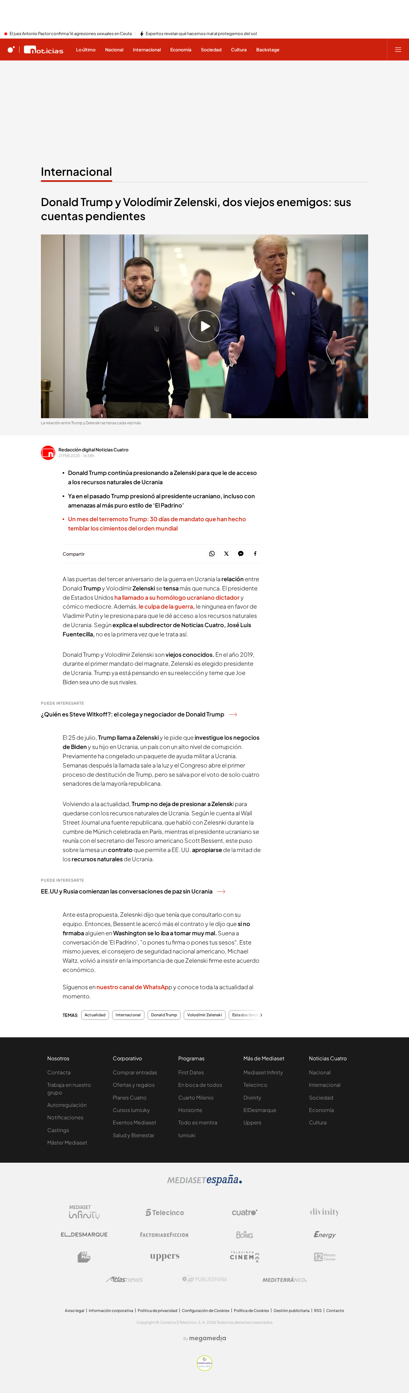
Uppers (252, 1122)
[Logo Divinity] (325, 1212)
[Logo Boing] (244, 1235)
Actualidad (95, 1015)
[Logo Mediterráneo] (284, 1279)
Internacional (76, 171)
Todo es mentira (197, 1122)
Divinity (252, 1097)
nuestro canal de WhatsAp (132, 986)
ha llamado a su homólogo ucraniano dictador (177, 597)
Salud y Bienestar (133, 1135)
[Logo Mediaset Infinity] (84, 1212)
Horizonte (190, 1110)
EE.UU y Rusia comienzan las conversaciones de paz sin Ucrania (126, 891)
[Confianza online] (204, 1369)
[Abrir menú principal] (398, 49)
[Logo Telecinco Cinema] (244, 1257)
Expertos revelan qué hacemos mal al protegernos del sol (201, 33)
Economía (321, 1110)
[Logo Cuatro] (245, 1212)
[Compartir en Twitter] (226, 554)
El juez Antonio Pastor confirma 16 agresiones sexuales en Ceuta (71, 33)
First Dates (191, 1072)
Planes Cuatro (130, 1097)
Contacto (335, 1310)
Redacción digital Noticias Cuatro (93, 449)
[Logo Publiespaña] (204, 1279)
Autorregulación (67, 1104)
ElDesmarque (259, 1110)
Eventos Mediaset (134, 1122)
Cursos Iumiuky (131, 1110)
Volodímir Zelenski (204, 1015)
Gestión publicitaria (292, 1310)
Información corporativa (111, 1310)
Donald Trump (164, 1015)
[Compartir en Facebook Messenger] (240, 554)
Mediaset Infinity (263, 1072)
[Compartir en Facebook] (255, 554)
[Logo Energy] (325, 1235)
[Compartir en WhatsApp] (212, 554)
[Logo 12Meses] (325, 1257)
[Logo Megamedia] (207, 1338)
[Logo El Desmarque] (84, 1235)
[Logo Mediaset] (204, 1183)
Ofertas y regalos (134, 1084)
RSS (318, 1310)
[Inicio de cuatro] (11, 49)
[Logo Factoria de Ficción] (164, 1235)
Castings (58, 1130)
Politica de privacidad (157, 1310)
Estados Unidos (247, 1015)
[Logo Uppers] (164, 1257)
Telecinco (255, 1084)
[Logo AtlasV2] (124, 1279)
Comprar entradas (135, 1072)
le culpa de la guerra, (167, 606)
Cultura (318, 1122)
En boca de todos (200, 1084)
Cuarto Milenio (196, 1097)
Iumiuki (187, 1135)
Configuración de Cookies (205, 1310)
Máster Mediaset (67, 1142)
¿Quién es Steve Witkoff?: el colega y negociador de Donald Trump (132, 714)
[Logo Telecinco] (164, 1212)
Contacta (59, 1072)
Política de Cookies (251, 1310)
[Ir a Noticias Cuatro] (43, 49)
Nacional (320, 1072)
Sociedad (321, 1097)
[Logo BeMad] (84, 1257)
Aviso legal (74, 1310)
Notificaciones (65, 1117)
